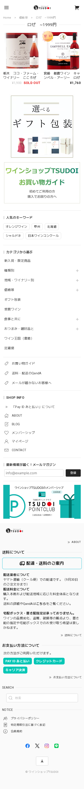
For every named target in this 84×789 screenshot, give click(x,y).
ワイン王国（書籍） (19, 338)
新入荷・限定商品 (17, 261)
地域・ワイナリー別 (19, 280)
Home (7, 17)
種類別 (9, 270)
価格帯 (9, 290)
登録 (73, 472)
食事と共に (12, 319)
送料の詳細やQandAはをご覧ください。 (38, 604)
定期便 (9, 348)
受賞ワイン (12, 309)
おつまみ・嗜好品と (19, 329)
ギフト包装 (12, 300)
